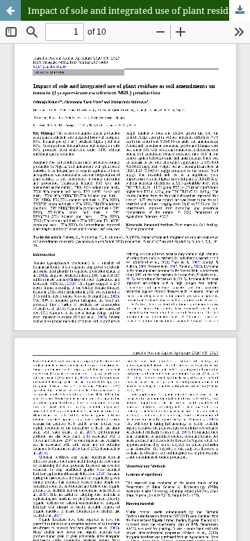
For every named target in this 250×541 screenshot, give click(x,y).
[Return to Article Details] (10, 10)
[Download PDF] (239, 10)
